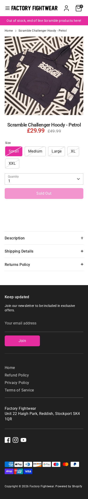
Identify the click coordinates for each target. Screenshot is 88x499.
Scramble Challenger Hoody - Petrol (43, 30)
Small (14, 151)
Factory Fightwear (42, 486)
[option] (44, 20)
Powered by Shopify (68, 486)
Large (56, 151)
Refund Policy (17, 375)
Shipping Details (19, 251)
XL (73, 151)
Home (9, 30)
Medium (35, 151)
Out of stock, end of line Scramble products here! (44, 20)
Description (15, 238)
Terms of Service (19, 390)
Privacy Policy (17, 382)
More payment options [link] (44, 219)
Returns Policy (17, 264)
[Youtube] (23, 440)
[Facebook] (7, 440)
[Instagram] (15, 440)
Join (22, 341)
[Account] (66, 6)
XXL (12, 163)
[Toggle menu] (6, 8)
